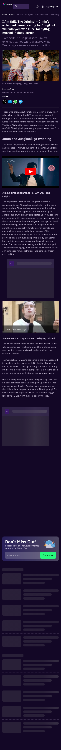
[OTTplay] (7, 6)
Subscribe (48, 555)
